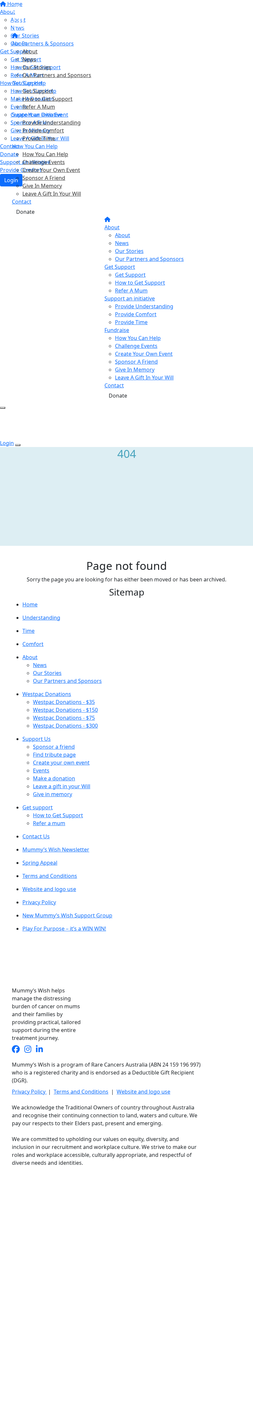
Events (41, 770)
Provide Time (38, 138)
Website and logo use (49, 889)
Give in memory (52, 794)
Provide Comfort (43, 130)
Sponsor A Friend (43, 177)
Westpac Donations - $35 (64, 702)
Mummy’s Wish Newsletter (55, 849)
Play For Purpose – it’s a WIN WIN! (64, 928)
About (19, 43)
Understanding (41, 617)
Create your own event (61, 762)
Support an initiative (37, 114)
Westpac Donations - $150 (65, 709)
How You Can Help (35, 146)
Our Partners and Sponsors (56, 75)
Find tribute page (54, 754)
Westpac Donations (46, 694)
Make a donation (54, 778)
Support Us (36, 738)
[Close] (17, 445)
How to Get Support (47, 98)
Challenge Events (43, 162)
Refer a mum (49, 823)
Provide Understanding (51, 122)
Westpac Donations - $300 (65, 725)
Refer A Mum (38, 106)
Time (28, 630)
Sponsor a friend (54, 746)
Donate (25, 211)
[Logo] (49, 16)
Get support (37, 807)
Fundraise (116, 330)
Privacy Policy (39, 902)
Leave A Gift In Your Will (51, 193)
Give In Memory (42, 185)
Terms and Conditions (49, 875)
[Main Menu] (2, 408)
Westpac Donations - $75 (64, 717)
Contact (21, 201)
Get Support (27, 83)
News (29, 59)
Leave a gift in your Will (61, 786)
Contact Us (36, 836)
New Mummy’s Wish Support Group (67, 915)
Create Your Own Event (51, 170)
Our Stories (36, 67)
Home (30, 604)
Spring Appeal (39, 862)
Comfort (32, 644)
